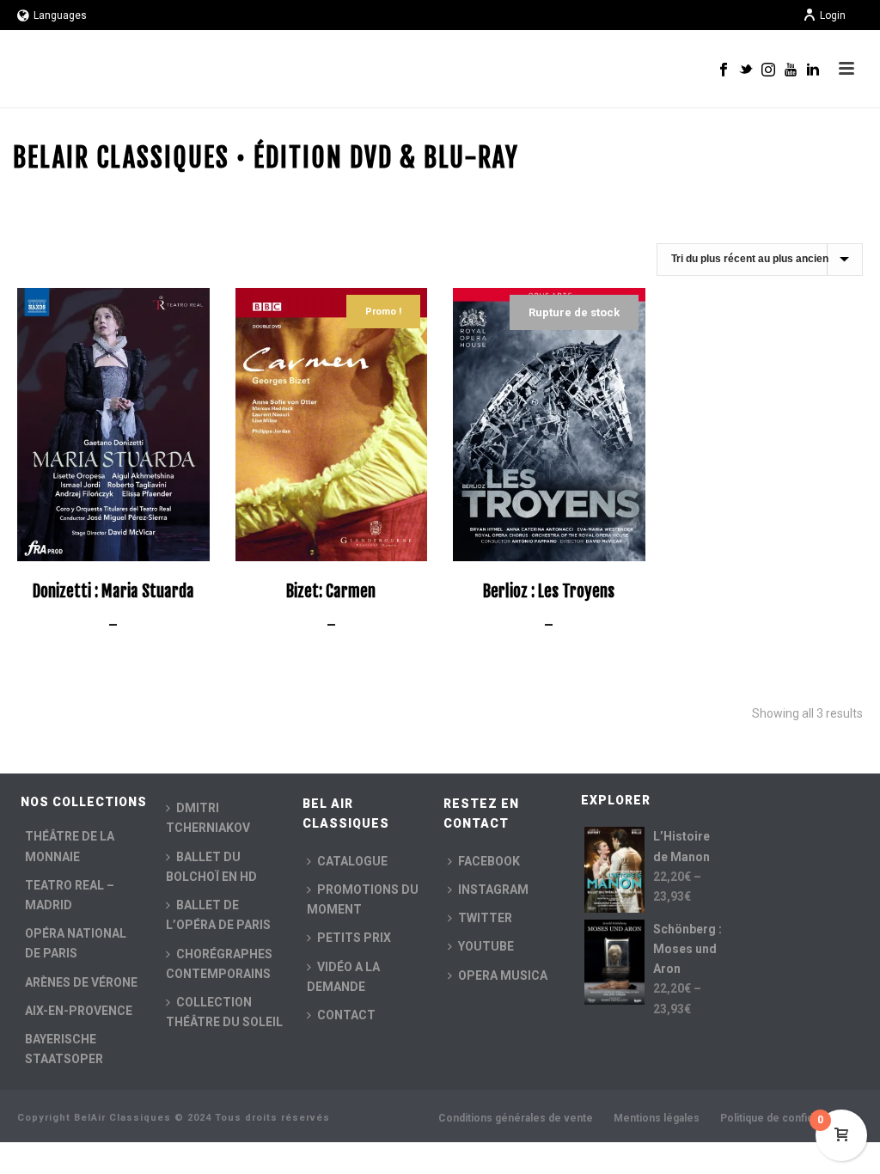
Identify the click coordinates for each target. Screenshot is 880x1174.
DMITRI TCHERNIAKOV (208, 818)
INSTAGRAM (493, 889)
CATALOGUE (352, 861)
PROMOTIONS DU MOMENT (363, 899)
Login (833, 15)
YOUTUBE (486, 946)
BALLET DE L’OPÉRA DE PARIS (218, 915)
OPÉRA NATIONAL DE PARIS (75, 943)
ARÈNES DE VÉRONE (81, 982)
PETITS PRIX (354, 938)
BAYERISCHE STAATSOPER (64, 1049)
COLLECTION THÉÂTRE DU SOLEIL (224, 1012)
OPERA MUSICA (502, 975)
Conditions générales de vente (515, 1118)
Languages (60, 15)
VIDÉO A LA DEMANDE (343, 977)
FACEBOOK (489, 861)
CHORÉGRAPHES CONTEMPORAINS (219, 964)
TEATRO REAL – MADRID (69, 895)
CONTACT (346, 1015)
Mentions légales (657, 1118)
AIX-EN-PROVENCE (78, 1011)
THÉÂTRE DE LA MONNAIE (69, 846)
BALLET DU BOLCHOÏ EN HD (211, 867)
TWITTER (485, 918)
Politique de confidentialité (786, 1118)
